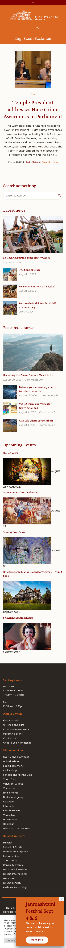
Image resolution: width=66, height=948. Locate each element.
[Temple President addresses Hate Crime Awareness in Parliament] (33, 69)
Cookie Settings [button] (14, 940)
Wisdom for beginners (16, 851)
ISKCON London (12, 882)
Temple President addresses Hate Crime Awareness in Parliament (33, 109)
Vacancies (9, 788)
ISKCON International (15, 874)
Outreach (8, 801)
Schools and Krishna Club (17, 774)
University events (13, 865)
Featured (46, 162)
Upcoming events (13, 733)
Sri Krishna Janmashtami (18, 617)
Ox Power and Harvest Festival (37, 286)
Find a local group (13, 797)
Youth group (10, 860)
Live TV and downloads (16, 757)
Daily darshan (11, 761)
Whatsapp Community (16, 828)
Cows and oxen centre (16, 729)
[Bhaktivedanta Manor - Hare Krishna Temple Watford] (33, 16)
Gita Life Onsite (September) (36, 420)
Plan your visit (11, 720)
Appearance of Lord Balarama (20, 492)
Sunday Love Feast (14, 532)
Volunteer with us (13, 783)
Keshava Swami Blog (15, 887)
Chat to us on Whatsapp (17, 742)
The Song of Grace (29, 269)
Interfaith (8, 806)
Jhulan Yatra (10, 452)
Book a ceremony (13, 765)
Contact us (9, 738)
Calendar (8, 824)
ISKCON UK (9, 878)
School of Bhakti (12, 847)
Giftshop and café (13, 724)
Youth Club (9, 779)
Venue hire (9, 815)
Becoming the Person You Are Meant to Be (28, 374)
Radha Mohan (32, 162)
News (55, 162)
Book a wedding (12, 810)
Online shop (10, 770)
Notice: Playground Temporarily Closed (26, 257)
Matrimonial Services (15, 869)
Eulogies (7, 842)
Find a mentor (11, 792)
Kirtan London (11, 856)
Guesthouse (10, 819)
